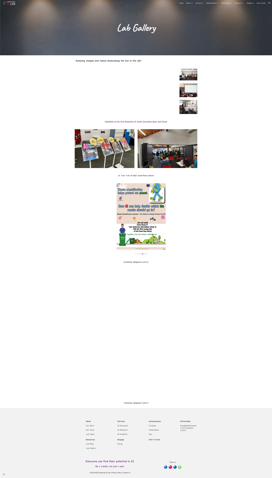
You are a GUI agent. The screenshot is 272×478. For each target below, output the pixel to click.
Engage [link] (249, 3)
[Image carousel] (141, 218)
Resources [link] (238, 3)
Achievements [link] (211, 3)
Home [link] (181, 3)
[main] (136, 28)
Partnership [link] (225, 3)
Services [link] (198, 3)
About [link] (188, 3)
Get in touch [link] (261, 3)
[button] (269, 3)
